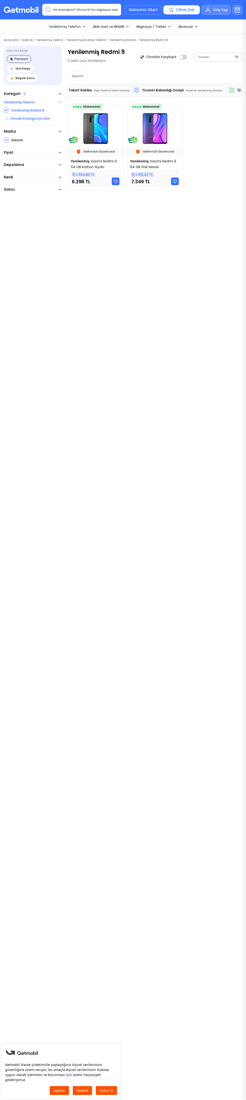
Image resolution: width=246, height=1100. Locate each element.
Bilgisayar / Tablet (151, 26)
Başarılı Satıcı (25, 78)
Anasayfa (11, 40)
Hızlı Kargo (23, 68)
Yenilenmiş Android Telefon (86, 40)
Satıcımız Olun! (143, 9)
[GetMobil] (21, 10)
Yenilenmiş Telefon (65, 26)
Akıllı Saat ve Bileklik (108, 26)
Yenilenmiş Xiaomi (122, 40)
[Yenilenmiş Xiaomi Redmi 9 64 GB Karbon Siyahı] (95, 148)
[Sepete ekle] (115, 181)
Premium (21, 59)
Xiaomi (77, 76)
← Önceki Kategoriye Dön (28, 118)
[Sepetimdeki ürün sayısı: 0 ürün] (237, 10)
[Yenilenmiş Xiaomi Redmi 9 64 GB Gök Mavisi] (155, 148)
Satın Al (27, 40)
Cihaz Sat (185, 9)
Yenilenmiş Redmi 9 (153, 40)
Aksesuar (185, 26)
